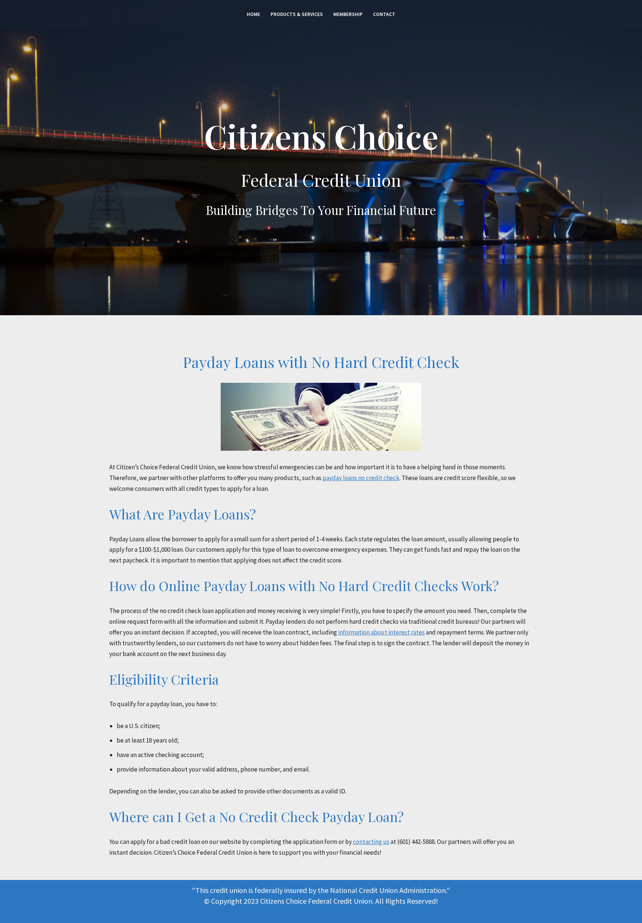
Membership (348, 14)
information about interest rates (381, 632)
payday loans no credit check (360, 478)
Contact (384, 14)
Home (253, 14)
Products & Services (296, 14)
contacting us (371, 842)
